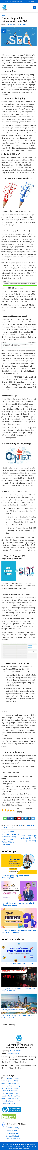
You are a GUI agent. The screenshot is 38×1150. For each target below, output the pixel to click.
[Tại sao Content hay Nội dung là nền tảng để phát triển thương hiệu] (19, 918)
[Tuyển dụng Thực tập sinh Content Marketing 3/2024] (19, 864)
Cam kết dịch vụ (11, 1130)
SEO (12, 827)
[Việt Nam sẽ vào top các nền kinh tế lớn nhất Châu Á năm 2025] (19, 1004)
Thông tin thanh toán (13, 1139)
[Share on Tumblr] (29, 818)
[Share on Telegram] (33, 818)
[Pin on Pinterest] (19, 818)
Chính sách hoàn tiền (12, 1136)
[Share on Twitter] (12, 818)
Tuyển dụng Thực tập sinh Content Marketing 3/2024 (15, 877)
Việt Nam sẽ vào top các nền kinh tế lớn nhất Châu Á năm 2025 (17, 1016)
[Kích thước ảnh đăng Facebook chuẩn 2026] (19, 952)
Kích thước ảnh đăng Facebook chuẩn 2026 (17, 963)
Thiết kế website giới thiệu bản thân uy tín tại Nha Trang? (29, 838)
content (28, 825)
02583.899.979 (15, 1051)
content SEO (6, 827)
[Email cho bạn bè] (15, 818)
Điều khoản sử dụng (12, 1128)
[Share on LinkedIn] (26, 818)
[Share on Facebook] (8, 818)
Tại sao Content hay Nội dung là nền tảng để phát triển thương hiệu (18, 931)
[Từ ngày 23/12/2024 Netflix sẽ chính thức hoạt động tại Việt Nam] (19, 977)
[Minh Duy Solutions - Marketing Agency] (16, 7)
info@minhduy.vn (13, 1053)
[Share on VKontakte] (22, 818)
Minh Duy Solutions (22, 24)
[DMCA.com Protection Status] (8, 1117)
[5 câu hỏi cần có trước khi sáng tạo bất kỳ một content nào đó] (19, 891)
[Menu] (34, 8)
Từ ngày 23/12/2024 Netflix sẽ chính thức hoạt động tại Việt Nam (18, 989)
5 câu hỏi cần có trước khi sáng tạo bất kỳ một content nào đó (17, 904)
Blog (3, 16)
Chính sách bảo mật (12, 1133)
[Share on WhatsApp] (5, 818)
